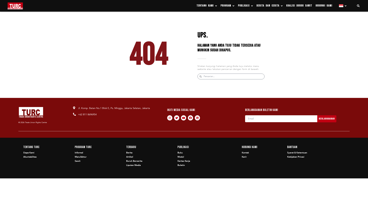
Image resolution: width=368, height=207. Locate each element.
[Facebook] (190, 117)
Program (226, 5)
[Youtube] (183, 117)
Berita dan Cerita (268, 5)
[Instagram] (169, 117)
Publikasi (244, 5)
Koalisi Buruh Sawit (299, 5)
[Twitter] (176, 117)
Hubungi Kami (324, 5)
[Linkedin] (197, 117)
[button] (358, 5)
